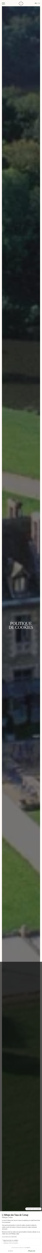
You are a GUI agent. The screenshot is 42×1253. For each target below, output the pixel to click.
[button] (3, 4)
